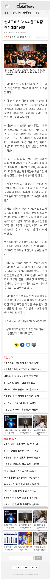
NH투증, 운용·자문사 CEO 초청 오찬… (22, 376)
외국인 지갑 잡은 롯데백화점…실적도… (22, 504)
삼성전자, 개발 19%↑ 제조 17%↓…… (22, 491)
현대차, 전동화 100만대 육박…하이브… (22, 450)
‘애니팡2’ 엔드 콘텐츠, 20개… (25, 548)
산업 (37, 12)
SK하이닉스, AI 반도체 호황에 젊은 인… (22, 484)
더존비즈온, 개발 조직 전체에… (10, 431)
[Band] (33, 344)
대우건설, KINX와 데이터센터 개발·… (21, 409)
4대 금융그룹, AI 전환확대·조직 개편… (22, 457)
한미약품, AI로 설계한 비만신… (40, 548)
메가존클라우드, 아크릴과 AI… (25, 431)
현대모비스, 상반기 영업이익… (10, 548)
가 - (44, 37)
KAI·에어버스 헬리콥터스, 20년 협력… (21, 477)
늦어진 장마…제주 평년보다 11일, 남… (22, 444)
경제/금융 (27, 12)
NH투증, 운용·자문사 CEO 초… (40, 431)
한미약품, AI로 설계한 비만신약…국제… (22, 396)
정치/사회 (17, 12)
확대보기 (40, 65)
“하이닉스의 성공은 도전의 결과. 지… (21, 470)
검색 (38, 558)
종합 (6, 12)
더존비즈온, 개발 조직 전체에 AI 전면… (22, 362)
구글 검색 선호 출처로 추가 (18, 37)
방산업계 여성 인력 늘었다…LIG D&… (22, 497)
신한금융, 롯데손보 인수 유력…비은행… (22, 464)
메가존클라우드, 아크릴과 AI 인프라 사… (23, 369)
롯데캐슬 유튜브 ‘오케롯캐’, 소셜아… (21, 402)
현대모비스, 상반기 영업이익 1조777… (22, 382)
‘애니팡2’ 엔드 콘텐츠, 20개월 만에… (21, 389)
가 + (37, 37)
